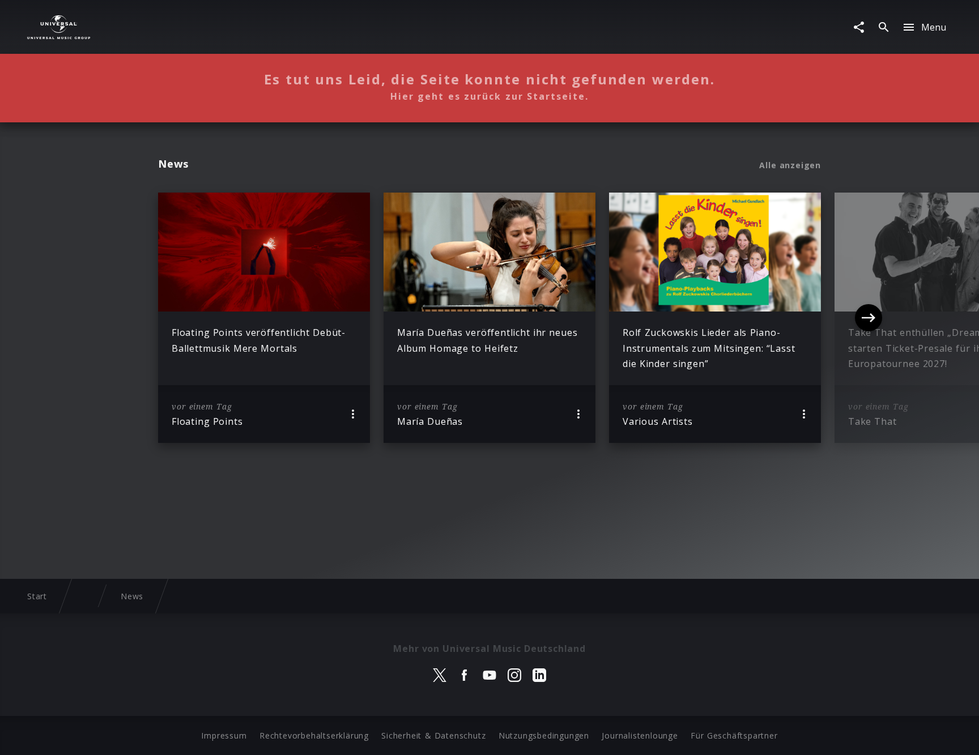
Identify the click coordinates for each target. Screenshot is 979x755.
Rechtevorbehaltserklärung (314, 735)
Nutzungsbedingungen (544, 735)
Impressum (223, 735)
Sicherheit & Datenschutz (433, 735)
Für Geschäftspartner (734, 735)
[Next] (868, 317)
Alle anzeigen (790, 165)
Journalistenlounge (640, 735)
